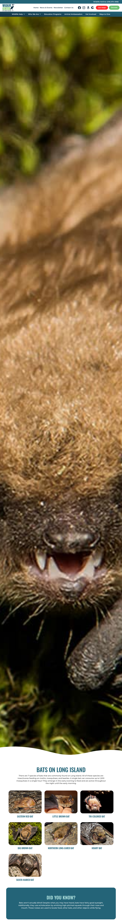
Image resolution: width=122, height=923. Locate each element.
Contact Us (68, 8)
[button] (18, 14)
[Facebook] (79, 7)
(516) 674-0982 (113, 2)
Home (36, 8)
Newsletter (58, 8)
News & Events (46, 8)
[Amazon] (88, 7)
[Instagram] (84, 7)
